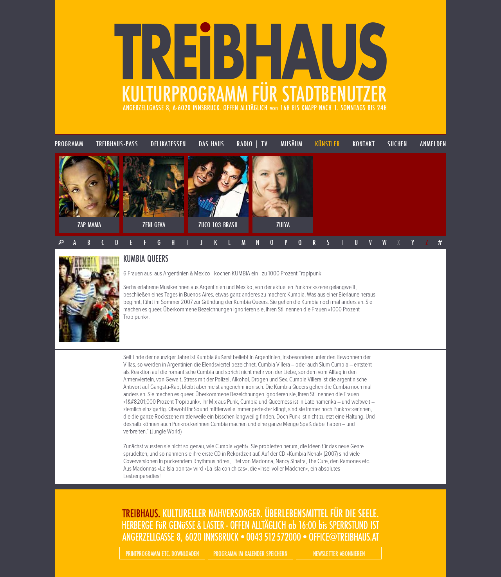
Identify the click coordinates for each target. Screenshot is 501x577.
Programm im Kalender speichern (250, 553)
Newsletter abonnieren (339, 553)
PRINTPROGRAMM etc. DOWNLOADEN (162, 553)
